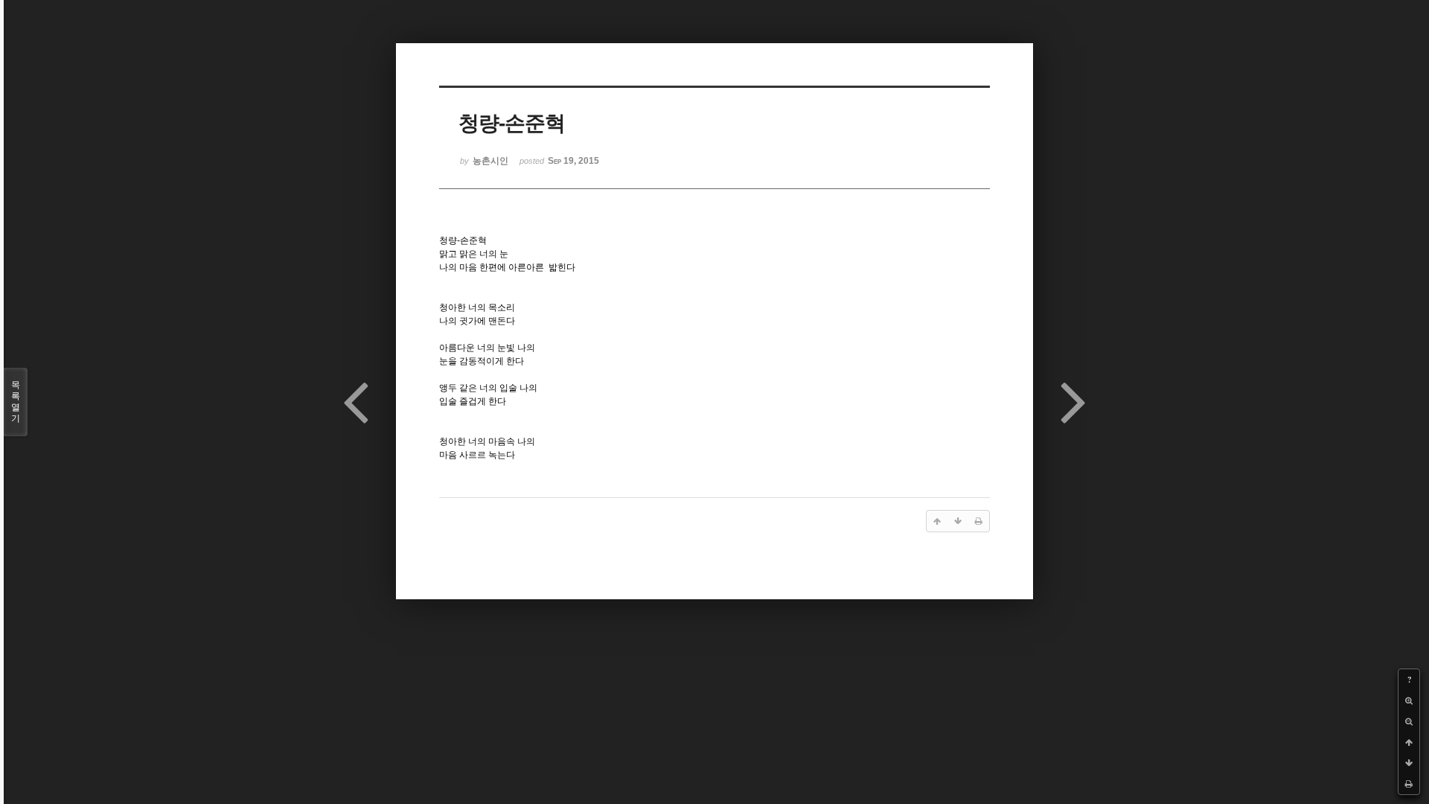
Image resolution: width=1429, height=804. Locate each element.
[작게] (1408, 721)
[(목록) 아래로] (1408, 763)
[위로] (1408, 742)
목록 (15, 402)
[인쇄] (1408, 783)
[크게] (1408, 700)
